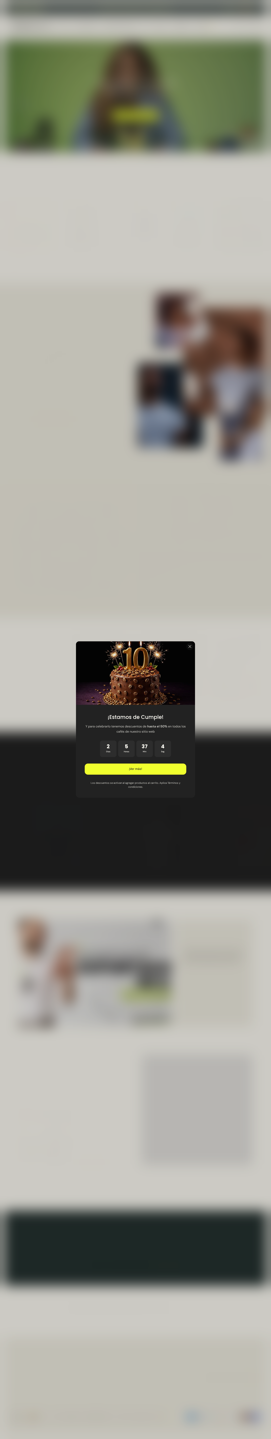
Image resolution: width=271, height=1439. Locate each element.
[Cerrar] (189, 646)
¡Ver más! (135, 769)
